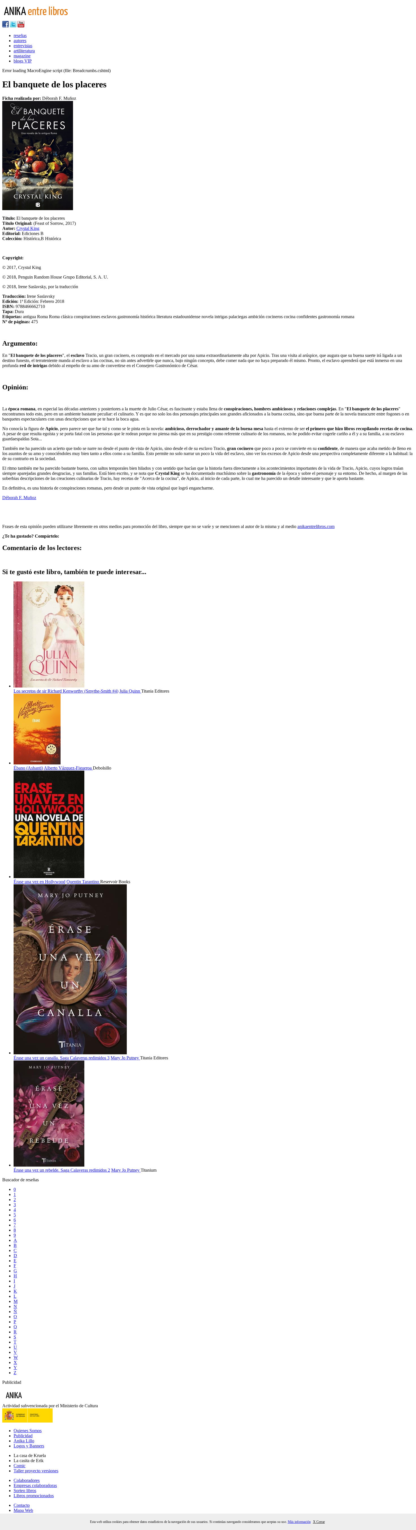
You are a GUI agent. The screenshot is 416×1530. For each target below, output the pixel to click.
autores (20, 40)
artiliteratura (24, 50)
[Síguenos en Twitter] (13, 25)
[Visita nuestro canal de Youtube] (21, 25)
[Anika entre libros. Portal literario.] (39, 18)
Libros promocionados (34, 1495)
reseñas (20, 35)
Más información (299, 1522)
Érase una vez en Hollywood (39, 881)
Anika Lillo (24, 1440)
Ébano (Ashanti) (28, 768)
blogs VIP (23, 61)
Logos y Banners (29, 1445)
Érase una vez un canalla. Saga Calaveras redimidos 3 (62, 1057)
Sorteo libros (25, 1490)
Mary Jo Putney (125, 1057)
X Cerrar (319, 1522)
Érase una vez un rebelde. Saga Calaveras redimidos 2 (62, 1170)
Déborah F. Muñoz (19, 497)
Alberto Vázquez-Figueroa (68, 768)
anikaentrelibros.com (315, 526)
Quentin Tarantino (83, 881)
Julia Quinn (130, 691)
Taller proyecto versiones (36, 1470)
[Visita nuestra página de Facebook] (5, 25)
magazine (22, 55)
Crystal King (27, 228)
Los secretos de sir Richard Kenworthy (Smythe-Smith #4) (66, 691)
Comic (19, 1465)
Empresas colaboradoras (35, 1485)
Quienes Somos (28, 1430)
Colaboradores (27, 1480)
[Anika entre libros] (31, 1400)
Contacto (22, 1505)
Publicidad (23, 1435)
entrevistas (23, 45)
